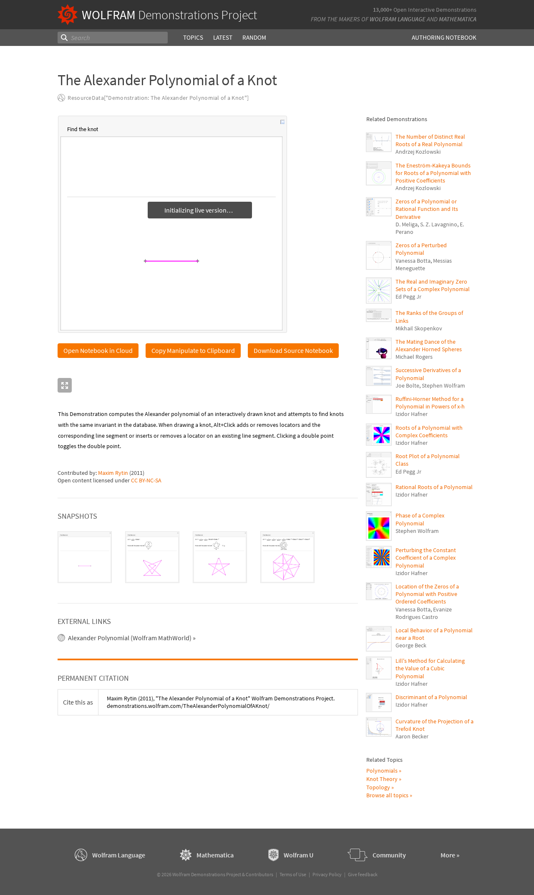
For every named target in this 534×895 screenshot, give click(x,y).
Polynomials (382, 770)
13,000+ (382, 9)
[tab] (85, 557)
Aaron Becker (411, 736)
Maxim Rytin (113, 473)
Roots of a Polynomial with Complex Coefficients (429, 431)
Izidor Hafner (411, 414)
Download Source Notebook (293, 350)
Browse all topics (387, 795)
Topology (378, 787)
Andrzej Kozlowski (418, 151)
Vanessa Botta (413, 260)
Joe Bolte (407, 385)
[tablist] (208, 557)
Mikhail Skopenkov (418, 328)
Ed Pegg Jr (408, 296)
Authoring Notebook (444, 37)
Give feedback (363, 874)
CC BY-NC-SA (146, 480)
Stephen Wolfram (443, 385)
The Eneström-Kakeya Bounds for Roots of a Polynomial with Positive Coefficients (433, 173)
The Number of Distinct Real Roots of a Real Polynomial (430, 140)
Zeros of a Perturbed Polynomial (421, 248)
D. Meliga (406, 224)
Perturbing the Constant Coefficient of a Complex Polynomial (425, 557)
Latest (222, 37)
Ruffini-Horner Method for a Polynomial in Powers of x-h (430, 402)
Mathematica (457, 19)
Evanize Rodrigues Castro (423, 613)
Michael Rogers (414, 356)
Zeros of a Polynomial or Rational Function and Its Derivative (426, 209)
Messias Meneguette (423, 264)
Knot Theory (382, 779)
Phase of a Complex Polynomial (419, 519)
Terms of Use (293, 874)
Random (254, 37)
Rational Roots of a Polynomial (434, 487)
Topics (193, 37)
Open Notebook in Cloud (98, 350)
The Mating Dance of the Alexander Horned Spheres (428, 345)
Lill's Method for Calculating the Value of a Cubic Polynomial (430, 668)
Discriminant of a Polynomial (431, 697)
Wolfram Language (398, 19)
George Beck (410, 645)
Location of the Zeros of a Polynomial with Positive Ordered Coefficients (427, 594)
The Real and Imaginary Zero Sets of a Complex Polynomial (432, 285)
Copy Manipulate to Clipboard (193, 350)
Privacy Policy (327, 874)
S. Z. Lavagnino (438, 224)
